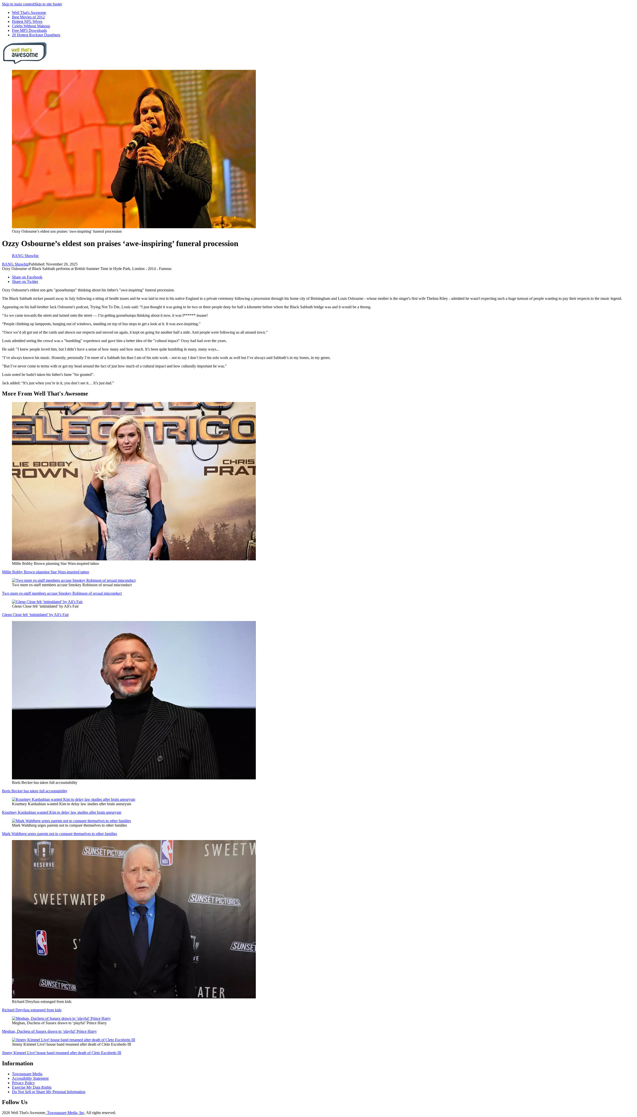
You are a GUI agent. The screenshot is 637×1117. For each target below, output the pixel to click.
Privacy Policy (23, 1083)
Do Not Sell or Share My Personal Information (48, 1092)
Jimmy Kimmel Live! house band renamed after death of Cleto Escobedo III (61, 1053)
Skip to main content (18, 4)
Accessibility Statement (30, 1078)
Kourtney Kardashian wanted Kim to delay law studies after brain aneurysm (61, 812)
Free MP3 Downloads (29, 30)
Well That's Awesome (29, 12)
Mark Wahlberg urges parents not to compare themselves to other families (59, 834)
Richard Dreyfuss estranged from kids (31, 1010)
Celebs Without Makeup (31, 26)
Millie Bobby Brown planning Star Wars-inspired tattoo (45, 572)
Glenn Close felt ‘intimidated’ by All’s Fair (35, 615)
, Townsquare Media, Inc (64, 1113)
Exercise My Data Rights (32, 1087)
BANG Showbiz (15, 264)
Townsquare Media (27, 1074)
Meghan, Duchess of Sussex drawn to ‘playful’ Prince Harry (49, 1031)
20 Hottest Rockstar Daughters (36, 35)
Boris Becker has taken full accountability (34, 791)
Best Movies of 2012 (28, 17)
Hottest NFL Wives (27, 21)
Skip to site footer (48, 4)
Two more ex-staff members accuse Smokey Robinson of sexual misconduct (62, 593)
